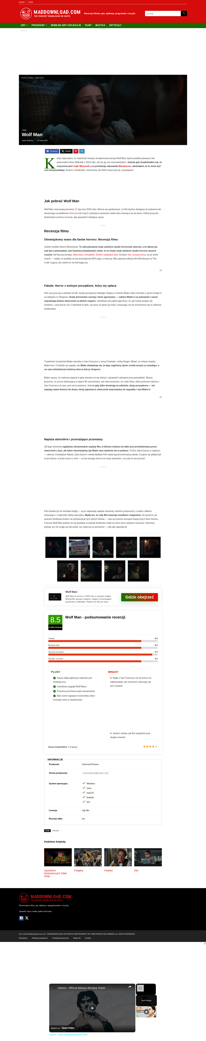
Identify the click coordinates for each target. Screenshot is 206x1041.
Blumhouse (125, 166)
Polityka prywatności (40, 938)
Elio (136, 870)
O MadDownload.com (60, 938)
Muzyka (100, 25)
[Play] (146, 1012)
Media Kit (76, 938)
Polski (30, 2)
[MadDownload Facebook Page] (21, 918)
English (22, 2)
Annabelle (90, 255)
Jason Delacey (27, 141)
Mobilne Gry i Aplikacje (66, 25)
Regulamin (23, 938)
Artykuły (115, 25)
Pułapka (78, 870)
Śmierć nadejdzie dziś (107, 255)
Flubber (108, 870)
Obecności (78, 255)
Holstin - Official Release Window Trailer (81, 988)
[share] (129, 986)
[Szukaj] (184, 13)
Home (23, 78)
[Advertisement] (103, 51)
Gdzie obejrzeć (139, 597)
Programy (38, 25)
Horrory (56, 831)
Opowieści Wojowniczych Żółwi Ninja (55, 873)
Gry (23, 25)
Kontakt (88, 938)
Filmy (88, 25)
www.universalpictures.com (95, 773)
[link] (53, 988)
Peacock (73, 213)
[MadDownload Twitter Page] (26, 918)
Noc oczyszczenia (137, 255)
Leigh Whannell (81, 166)
